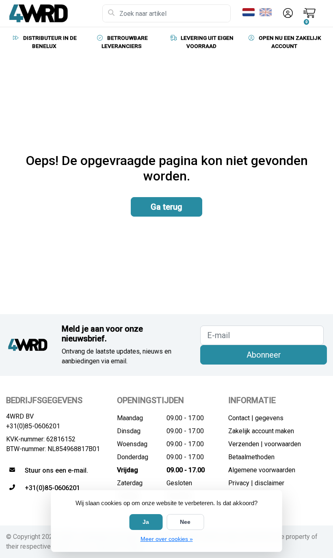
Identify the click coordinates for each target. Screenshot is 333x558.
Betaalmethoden (251, 457)
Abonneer (264, 355)
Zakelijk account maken (261, 431)
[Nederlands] (250, 12)
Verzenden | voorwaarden (264, 444)
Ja (146, 522)
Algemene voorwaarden (261, 470)
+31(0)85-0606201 (33, 426)
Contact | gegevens (255, 418)
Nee (185, 522)
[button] (287, 13)
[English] (267, 12)
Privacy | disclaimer (256, 483)
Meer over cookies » (167, 539)
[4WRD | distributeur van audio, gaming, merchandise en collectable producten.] (54, 13)
